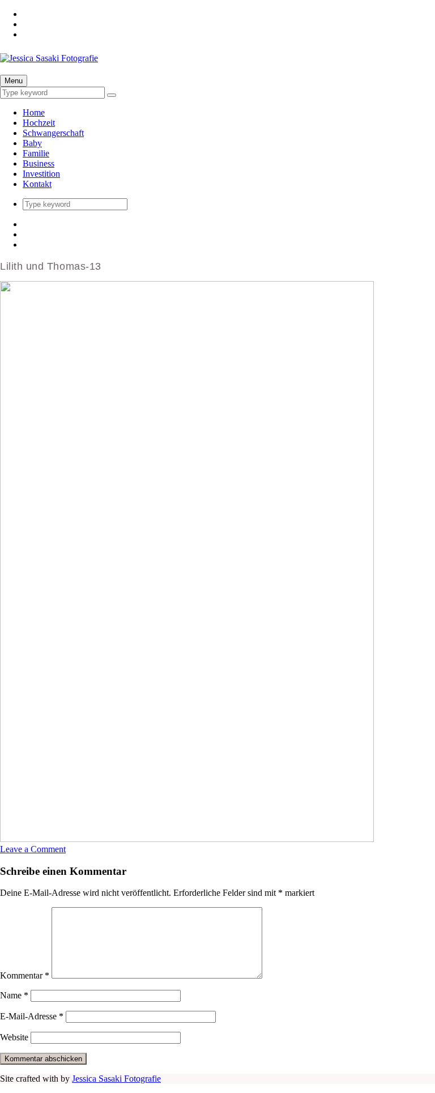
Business (38, 163)
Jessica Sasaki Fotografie (116, 1078)
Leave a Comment (33, 849)
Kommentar (24, 975)
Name (14, 995)
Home (34, 112)
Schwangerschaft (53, 133)
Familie (36, 153)
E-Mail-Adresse (31, 1016)
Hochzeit (39, 122)
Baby (32, 143)
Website (14, 1037)
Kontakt (37, 184)
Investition (41, 173)
